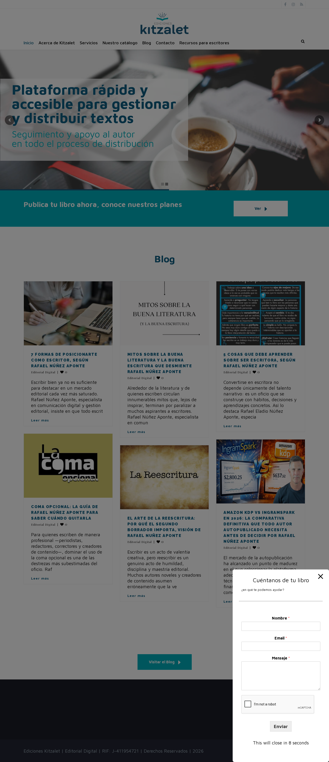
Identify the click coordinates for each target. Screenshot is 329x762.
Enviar (281, 726)
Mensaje (281, 658)
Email (281, 638)
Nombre (281, 618)
